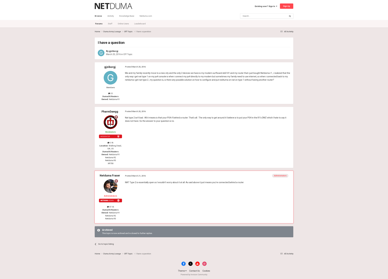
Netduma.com (146, 16)
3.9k (111, 143)
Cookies (206, 271)
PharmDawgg (110, 111)
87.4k (111, 207)
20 (111, 93)
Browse (98, 16)
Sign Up (286, 6)
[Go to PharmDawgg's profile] (110, 122)
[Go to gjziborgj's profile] (101, 53)
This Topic (278, 16)
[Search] (290, 16)
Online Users (123, 24)
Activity (110, 16)
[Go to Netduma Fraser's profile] (110, 186)
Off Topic (127, 54)
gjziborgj (113, 51)
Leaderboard (140, 24)
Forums (98, 24)
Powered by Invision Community (194, 275)
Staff (110, 24)
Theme (181, 271)
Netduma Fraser (110, 175)
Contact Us (194, 271)
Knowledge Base (126, 16)
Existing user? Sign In (265, 6)
